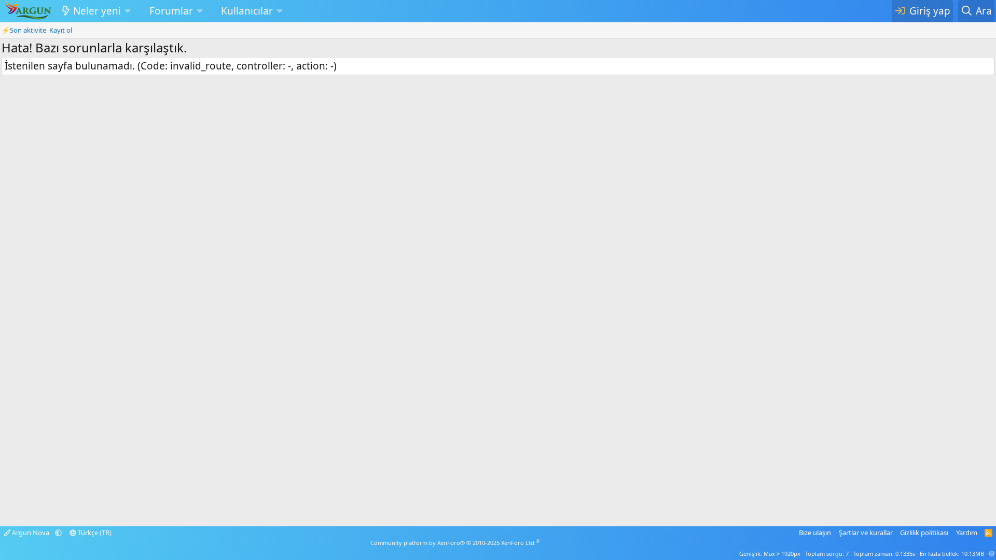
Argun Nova (30, 532)
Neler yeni (97, 11)
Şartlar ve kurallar (866, 532)
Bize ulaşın (815, 532)
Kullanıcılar (247, 11)
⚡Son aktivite (24, 30)
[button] (127, 11)
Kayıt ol (60, 30)
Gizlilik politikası (924, 532)
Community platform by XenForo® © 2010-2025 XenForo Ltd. (455, 543)
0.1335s (905, 553)
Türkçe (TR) (94, 532)
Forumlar (171, 11)
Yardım (966, 532)
